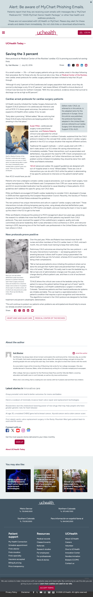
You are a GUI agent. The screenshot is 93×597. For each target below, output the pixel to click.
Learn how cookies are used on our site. (56, 584)
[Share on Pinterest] (77, 65)
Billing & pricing (15, 563)
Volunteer (69, 546)
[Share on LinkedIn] (82, 65)
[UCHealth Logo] (46, 502)
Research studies (44, 549)
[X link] (12, 430)
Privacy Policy (11, 592)
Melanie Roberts (49, 131)
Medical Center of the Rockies (74, 75)
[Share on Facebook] (69, 65)
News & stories (43, 560)
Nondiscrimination (72, 556)
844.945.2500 (68, 521)
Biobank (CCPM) (72, 560)
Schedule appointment (18, 545)
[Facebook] (33, 592)
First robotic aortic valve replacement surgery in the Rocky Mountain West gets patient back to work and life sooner (45, 420)
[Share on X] (73, 65)
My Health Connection (18, 542)
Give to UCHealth (72, 549)
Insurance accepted (17, 559)
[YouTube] (41, 592)
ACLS (33, 166)
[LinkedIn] (53, 591)
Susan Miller (35, 126)
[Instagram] (45, 592)
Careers (68, 542)
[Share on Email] (86, 65)
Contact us (69, 563)
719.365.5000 (27, 521)
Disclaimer (25, 592)
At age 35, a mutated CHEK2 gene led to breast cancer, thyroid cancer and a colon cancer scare (45, 413)
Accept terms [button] (47, 588)
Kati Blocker (13, 65)
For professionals (44, 556)
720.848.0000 (27, 511)
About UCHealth (72, 539)
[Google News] (49, 591)
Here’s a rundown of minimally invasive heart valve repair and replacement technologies (42, 400)
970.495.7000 (68, 511)
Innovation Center (72, 553)
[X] (37, 592)
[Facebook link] (7, 430)
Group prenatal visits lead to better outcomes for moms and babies (33, 394)
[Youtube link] (18, 430)
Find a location (14, 552)
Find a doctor (14, 549)
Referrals (40, 546)
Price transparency (16, 566)
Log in (87, 32)
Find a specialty (15, 556)
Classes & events (43, 542)
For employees (43, 553)
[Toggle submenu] (3, 32)
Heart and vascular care (19, 318)
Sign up (19, 442)
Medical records (43, 539)
